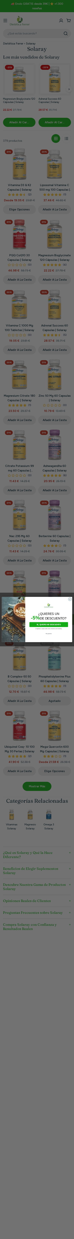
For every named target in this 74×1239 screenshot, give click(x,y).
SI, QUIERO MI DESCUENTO (49, 624)
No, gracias (49, 633)
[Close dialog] (70, 599)
